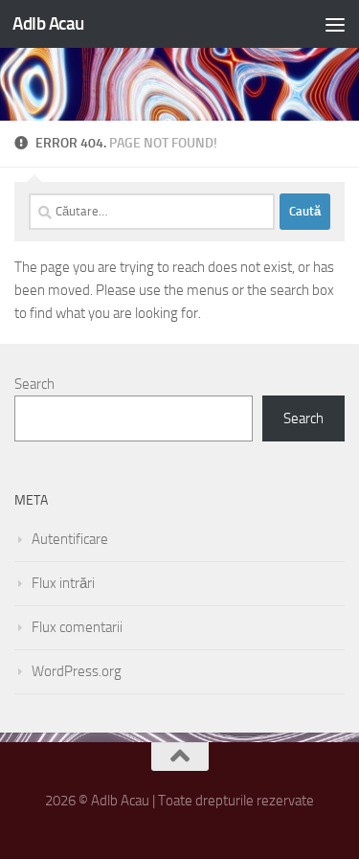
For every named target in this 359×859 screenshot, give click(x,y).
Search (34, 384)
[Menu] (335, 24)
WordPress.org (77, 671)
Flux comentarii (77, 627)
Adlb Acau (48, 23)
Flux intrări (63, 583)
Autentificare (70, 539)
